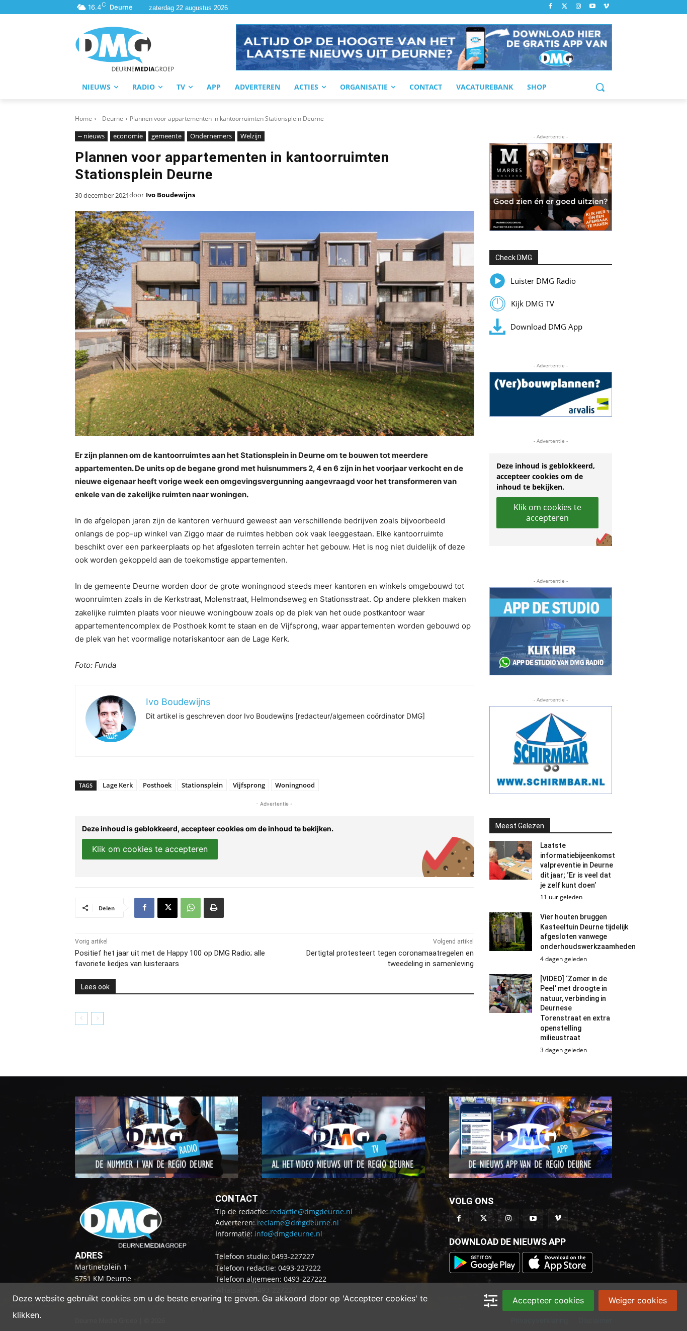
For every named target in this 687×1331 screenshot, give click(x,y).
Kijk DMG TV (532, 303)
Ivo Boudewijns (170, 194)
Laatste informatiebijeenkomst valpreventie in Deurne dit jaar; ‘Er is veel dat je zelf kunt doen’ (577, 865)
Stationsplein (202, 785)
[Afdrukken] (214, 908)
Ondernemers (211, 135)
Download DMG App (546, 327)
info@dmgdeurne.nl (288, 1233)
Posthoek (157, 785)
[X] (167, 908)
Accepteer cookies (548, 1300)
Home (83, 118)
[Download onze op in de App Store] (557, 1270)
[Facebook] (550, 7)
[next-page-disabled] (97, 1018)
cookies (116, 1298)
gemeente (166, 135)
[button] (424, 47)
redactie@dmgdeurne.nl (311, 1211)
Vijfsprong (249, 785)
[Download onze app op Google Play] (485, 1270)
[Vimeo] (606, 7)
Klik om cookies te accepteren (150, 849)
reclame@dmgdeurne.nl (298, 1222)
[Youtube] (592, 7)
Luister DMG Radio (543, 281)
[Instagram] (578, 7)
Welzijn (251, 135)
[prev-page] (81, 1018)
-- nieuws (91, 135)
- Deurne (111, 118)
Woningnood (295, 785)
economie (128, 135)
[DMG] (155, 48)
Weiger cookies (638, 1300)
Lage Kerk (118, 785)
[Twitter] (564, 7)
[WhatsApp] (191, 908)
